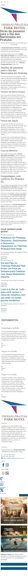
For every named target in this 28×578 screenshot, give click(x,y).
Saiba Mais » (4, 256)
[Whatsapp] (2, 484)
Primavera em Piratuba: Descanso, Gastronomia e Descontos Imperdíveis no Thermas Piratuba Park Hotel (14, 243)
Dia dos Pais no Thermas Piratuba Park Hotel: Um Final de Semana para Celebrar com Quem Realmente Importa (13, 270)
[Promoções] (2, 490)
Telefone (2, 481)
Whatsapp (2, 487)
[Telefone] (2, 478)
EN (2, 5)
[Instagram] (7, 465)
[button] (14, 29)
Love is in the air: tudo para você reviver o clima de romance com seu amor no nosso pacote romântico (13, 295)
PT (4, 5)
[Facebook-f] (3, 465)
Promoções (3, 493)
